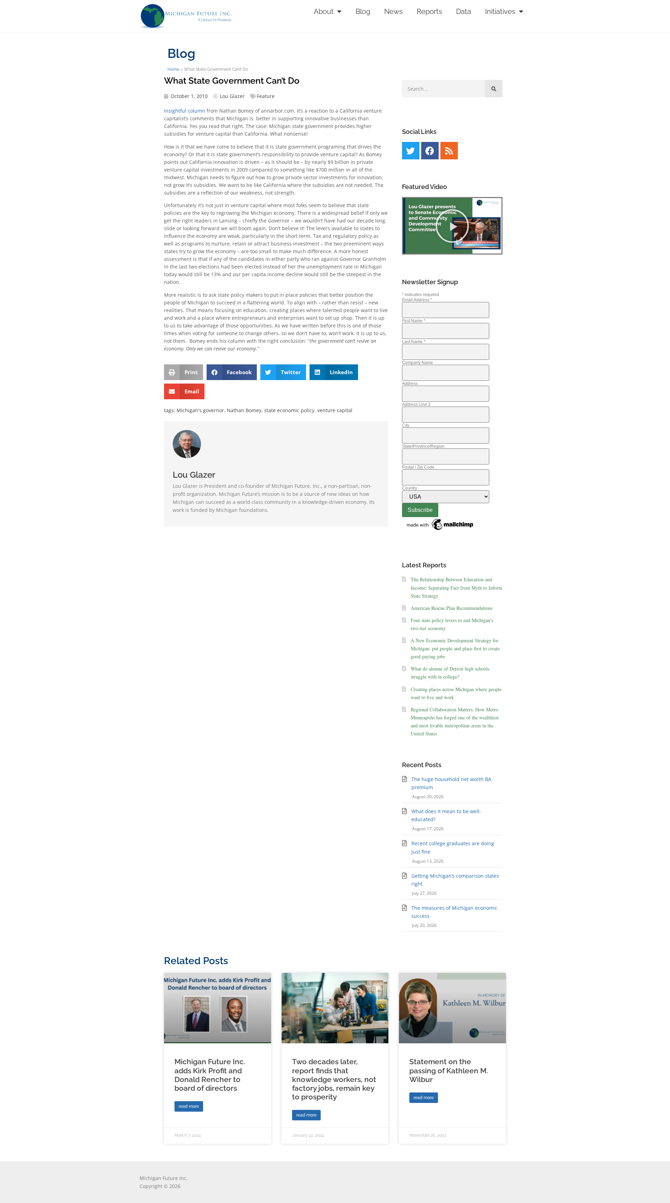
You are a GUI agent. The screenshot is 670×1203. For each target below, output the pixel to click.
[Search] (493, 88)
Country (409, 488)
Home (173, 69)
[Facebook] (430, 150)
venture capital (334, 410)
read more (189, 1106)
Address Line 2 (416, 404)
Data (463, 11)
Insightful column (184, 110)
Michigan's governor (200, 410)
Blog (363, 11)
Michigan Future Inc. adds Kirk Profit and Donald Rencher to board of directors (209, 1074)
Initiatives (500, 11)
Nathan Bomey (244, 410)
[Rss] (449, 150)
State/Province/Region (423, 446)
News (393, 11)
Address (410, 383)
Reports (429, 11)
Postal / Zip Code (418, 467)
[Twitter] (410, 150)
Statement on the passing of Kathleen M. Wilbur (448, 1070)
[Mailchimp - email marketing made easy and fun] (440, 530)
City (405, 425)
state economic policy (289, 410)
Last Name (413, 342)
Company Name (417, 363)
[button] (183, 372)
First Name (413, 321)
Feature (266, 96)
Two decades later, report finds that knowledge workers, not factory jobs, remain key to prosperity (334, 1079)
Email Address (417, 300)
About (324, 11)
